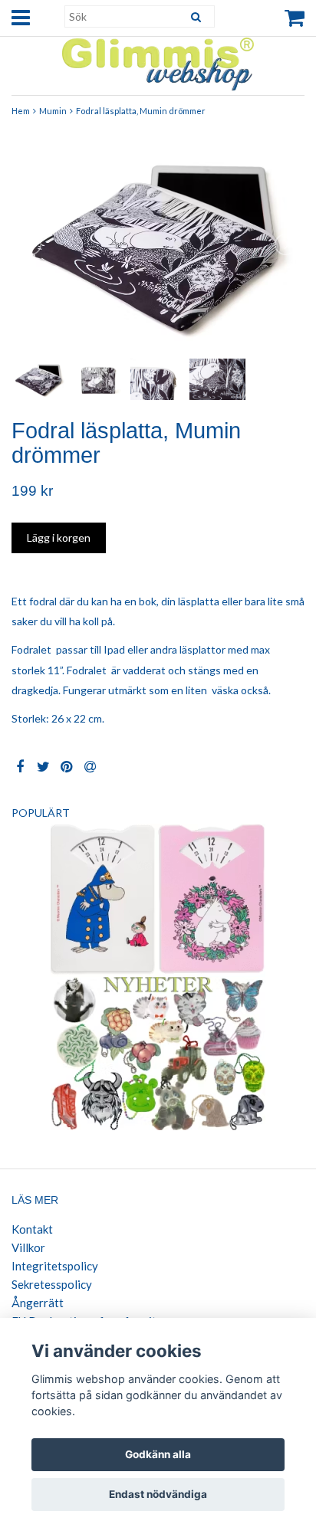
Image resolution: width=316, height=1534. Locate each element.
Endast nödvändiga (158, 1494)
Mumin (53, 111)
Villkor (28, 1247)
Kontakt (32, 1229)
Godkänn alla (158, 1454)
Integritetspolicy (55, 1266)
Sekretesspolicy (52, 1284)
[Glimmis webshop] (158, 61)
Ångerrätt (38, 1302)
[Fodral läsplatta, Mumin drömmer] (158, 245)
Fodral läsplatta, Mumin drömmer (141, 111)
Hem (21, 111)
